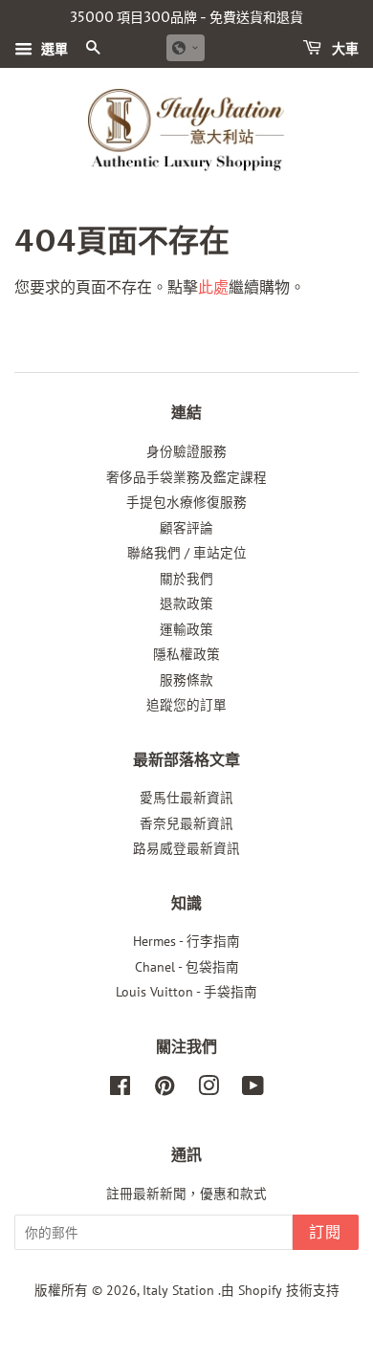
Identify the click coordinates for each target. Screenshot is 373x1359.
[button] (185, 47)
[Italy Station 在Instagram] (208, 1089)
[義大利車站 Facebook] (120, 1089)
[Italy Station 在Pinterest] (164, 1089)
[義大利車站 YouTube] (253, 1089)
